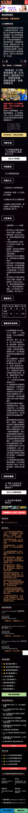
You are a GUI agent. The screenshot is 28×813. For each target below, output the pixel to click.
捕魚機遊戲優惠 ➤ (10, 683)
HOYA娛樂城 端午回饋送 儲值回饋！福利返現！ (14, 714)
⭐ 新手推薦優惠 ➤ (10, 673)
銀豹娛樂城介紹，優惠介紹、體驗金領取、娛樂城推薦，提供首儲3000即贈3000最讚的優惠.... (13, 567)
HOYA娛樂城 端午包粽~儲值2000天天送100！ (14, 709)
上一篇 (5, 61)
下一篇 (23, 61)
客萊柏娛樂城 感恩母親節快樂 (13, 741)
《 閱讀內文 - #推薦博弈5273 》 (14, 621)
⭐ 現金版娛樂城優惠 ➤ (12, 667)
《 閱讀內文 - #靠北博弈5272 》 (14, 636)
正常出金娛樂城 (7, 810)
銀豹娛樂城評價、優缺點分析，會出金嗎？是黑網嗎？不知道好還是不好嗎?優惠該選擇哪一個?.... (13, 560)
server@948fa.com (10, 522)
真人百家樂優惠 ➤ (10, 679)
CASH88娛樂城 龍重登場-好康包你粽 (14, 733)
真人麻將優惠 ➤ (9, 686)
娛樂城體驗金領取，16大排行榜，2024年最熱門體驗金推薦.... (13, 541)
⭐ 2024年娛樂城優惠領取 (11, 761)
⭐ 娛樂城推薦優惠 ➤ (11, 670)
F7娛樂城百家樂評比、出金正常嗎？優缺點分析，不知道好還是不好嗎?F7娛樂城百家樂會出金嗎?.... (13, 598)
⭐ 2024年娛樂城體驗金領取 (12, 758)
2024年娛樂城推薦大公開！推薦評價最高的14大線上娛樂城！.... (13, 553)
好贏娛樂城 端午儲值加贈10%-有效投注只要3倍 (14, 726)
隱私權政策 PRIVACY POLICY (14, 803)
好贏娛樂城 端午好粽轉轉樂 (12, 718)
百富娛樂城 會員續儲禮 (11, 730)
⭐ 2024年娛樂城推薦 (10, 764)
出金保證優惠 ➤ (9, 676)
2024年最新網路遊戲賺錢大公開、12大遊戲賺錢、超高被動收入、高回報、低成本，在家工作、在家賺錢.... (13, 534)
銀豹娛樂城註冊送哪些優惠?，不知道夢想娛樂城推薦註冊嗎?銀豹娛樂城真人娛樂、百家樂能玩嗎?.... (13, 583)
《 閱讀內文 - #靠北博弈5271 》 (14, 651)
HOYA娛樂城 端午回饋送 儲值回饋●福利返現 (14, 721)
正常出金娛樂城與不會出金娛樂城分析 (14, 19)
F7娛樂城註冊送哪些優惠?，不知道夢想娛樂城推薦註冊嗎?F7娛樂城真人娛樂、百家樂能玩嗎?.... (13, 590)
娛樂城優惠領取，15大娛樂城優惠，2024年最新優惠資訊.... (13, 547)
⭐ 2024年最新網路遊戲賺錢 (12, 755)
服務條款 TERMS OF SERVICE (14, 800)
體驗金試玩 (21, 810)
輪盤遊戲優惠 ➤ (9, 689)
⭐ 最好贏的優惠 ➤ (10, 664)
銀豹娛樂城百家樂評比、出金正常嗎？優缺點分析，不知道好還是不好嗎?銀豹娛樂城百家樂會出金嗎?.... (13, 575)
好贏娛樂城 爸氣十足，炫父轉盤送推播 (14, 705)
